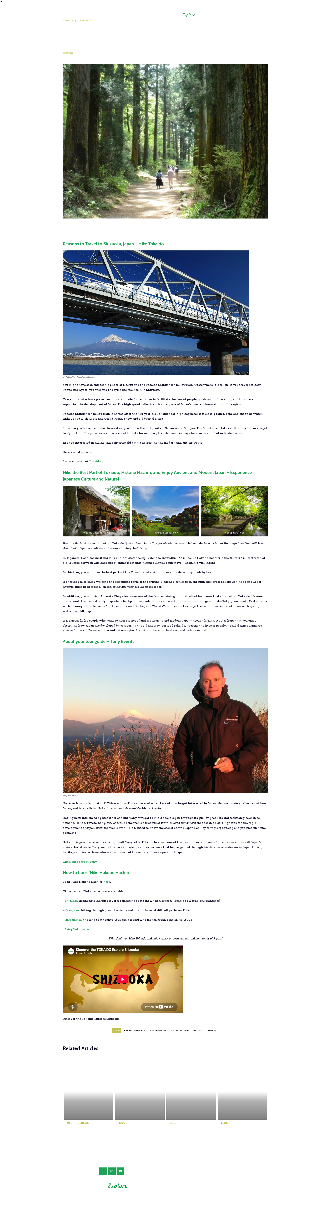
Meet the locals (158, 1030)
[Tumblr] (177, 227)
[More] (201, 227)
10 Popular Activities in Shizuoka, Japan (185, 1131)
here (106, 882)
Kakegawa (72, 910)
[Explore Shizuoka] (196, 15)
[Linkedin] (161, 227)
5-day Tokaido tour (78, 929)
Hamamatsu (73, 920)
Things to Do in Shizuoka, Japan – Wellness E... (234, 1133)
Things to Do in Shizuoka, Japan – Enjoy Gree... (80, 1133)
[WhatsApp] (153, 227)
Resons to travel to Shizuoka (186, 1030)
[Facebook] (129, 227)
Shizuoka (71, 901)
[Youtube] (120, 1171)
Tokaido (95, 461)
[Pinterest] (145, 227)
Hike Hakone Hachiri (134, 1030)
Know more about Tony (80, 862)
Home (66, 20)
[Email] (185, 227)
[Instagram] (112, 1171)
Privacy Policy (201, 1189)
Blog (73, 20)
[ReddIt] (169, 227)
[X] (137, 227)
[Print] (193, 227)
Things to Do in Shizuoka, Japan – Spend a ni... (131, 1133)
